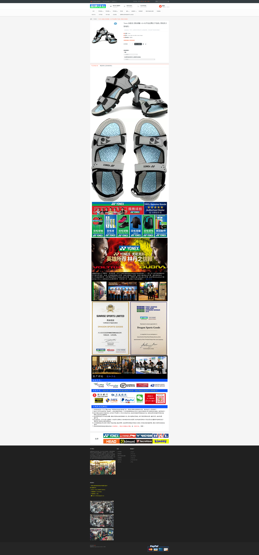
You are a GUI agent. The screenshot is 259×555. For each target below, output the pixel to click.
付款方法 (120, 459)
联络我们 (120, 453)
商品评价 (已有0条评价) (106, 65)
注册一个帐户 (147, 1)
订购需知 (120, 457)
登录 (142, 1)
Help (132, 461)
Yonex (129, 33)
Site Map (119, 461)
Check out (133, 457)
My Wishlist (133, 455)
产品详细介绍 (94, 65)
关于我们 (120, 451)
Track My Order (134, 459)
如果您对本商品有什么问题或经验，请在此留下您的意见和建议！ (147, 30)
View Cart (133, 453)
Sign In (132, 451)
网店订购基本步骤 (121, 455)
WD (95, 545)
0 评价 (130, 30)
